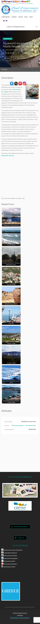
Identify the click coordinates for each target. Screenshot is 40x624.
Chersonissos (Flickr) (9, 561)
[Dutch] (14, 1)
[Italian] (18, 1)
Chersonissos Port (25, 50)
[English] (2, 1)
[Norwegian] (22, 1)
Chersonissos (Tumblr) (9, 566)
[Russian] (9, 1)
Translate (30, 3)
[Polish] (25, 1)
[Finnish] (11, 1)
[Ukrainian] (29, 1)
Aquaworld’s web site (7, 155)
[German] (5, 1)
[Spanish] (16, 1)
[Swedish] (27, 1)
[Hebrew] (20, 1)
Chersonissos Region (11, 50)
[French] (7, 1)
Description (4, 69)
